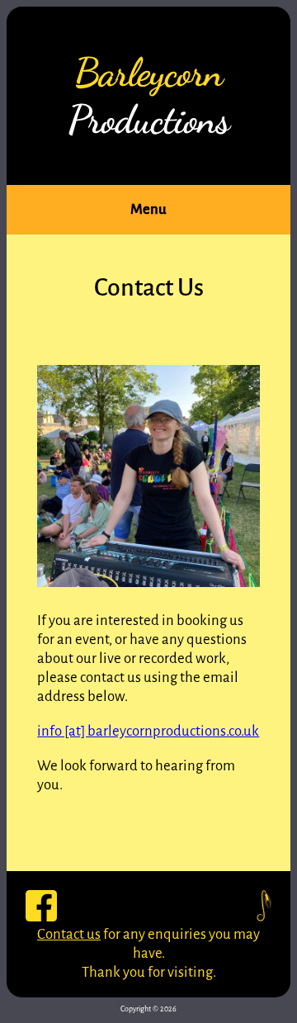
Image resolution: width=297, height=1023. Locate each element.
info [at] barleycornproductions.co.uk (148, 731)
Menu (148, 209)
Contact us (69, 934)
